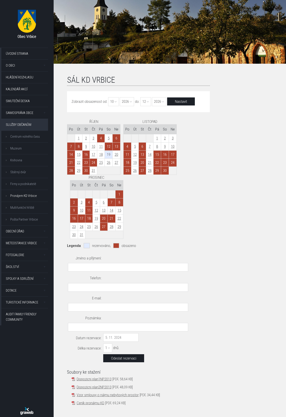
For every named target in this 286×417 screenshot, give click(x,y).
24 (81, 226)
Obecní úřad (15, 231)
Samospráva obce (19, 113)
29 (78, 170)
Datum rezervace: (88, 338)
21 (149, 162)
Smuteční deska (18, 101)
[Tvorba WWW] (27, 411)
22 (78, 162)
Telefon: (95, 278)
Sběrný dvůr (18, 172)
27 (116, 162)
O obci (10, 65)
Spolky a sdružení (20, 279)
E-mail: (96, 298)
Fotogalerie (15, 255)
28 (149, 170)
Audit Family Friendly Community (21, 317)
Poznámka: (93, 318)
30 (74, 234)
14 (149, 154)
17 (93, 154)
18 (101, 154)
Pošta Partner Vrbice (24, 219)
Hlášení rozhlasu (19, 77)
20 (116, 154)
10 (93, 146)
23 (74, 226)
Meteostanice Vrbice (21, 243)
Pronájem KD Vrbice (23, 196)
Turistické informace (22, 302)
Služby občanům (18, 125)
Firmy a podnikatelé (23, 184)
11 (101, 146)
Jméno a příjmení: (88, 258)
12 (135, 154)
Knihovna (16, 160)
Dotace (11, 291)
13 (103, 210)
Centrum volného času (25, 137)
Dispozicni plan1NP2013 (94, 379)
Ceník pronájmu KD (90, 403)
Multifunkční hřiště (22, 208)
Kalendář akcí (16, 89)
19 (135, 162)
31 (93, 170)
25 (101, 162)
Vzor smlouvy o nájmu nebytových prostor (108, 395)
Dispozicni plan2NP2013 (94, 387)
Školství (12, 267)
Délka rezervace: (89, 348)
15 (78, 154)
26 (108, 162)
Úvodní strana (17, 54)
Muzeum (16, 148)
